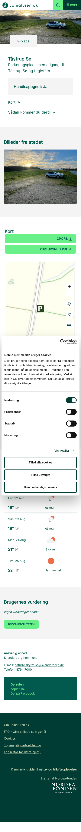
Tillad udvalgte (40, 474)
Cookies (10, 738)
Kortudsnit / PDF (54, 249)
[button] (72, 5)
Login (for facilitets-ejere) (22, 752)
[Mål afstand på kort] (69, 324)
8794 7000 (24, 669)
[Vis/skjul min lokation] (69, 314)
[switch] (71, 412)
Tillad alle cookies (40, 462)
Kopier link (18, 689)
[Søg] (58, 5)
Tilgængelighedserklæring (22, 745)
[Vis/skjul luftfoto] (69, 303)
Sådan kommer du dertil (29, 112)
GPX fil (63, 238)
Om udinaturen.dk (16, 725)
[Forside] (20, 5)
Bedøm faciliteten (21, 624)
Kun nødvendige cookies (40, 487)
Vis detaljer (61, 450)
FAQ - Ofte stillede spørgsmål (25, 732)
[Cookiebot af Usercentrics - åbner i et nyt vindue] (60, 341)
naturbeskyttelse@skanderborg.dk (39, 665)
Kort (11, 102)
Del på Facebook (23, 693)
